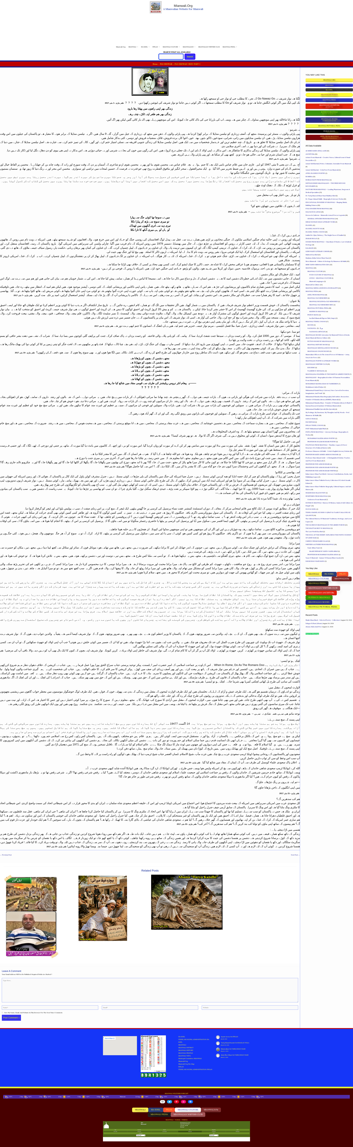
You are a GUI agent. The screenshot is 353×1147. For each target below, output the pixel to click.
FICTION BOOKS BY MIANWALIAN (319, 341)
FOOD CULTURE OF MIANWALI (320, 275)
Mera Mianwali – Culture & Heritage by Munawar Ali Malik (326, 261)
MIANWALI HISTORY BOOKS (317, 345)
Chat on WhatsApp (312, 634)
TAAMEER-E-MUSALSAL (316, 371)
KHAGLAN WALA (243, 1043)
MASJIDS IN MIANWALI (317, 311)
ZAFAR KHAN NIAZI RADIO (315, 561)
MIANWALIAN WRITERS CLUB (209, 47)
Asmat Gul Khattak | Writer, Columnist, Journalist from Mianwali (328, 164)
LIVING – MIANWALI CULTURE (320, 278)
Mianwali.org (183, 5)
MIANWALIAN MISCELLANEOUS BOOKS (321, 348)
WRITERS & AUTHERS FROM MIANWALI (320, 544)
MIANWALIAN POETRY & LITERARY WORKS (321, 361)
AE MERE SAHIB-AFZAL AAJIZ (316, 151)
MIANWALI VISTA (184, 1056)
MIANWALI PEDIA (229, 47)
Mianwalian (225, 1049)
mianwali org (120, 47)
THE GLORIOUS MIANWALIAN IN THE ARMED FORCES (325, 525)
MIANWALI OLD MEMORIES (317, 298)
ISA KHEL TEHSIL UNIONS (315, 232)
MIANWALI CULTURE (170, 47)
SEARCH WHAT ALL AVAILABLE (176, 52)
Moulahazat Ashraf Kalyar (315, 387)
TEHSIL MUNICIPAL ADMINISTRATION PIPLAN (195, 1069)
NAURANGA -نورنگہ (315, 328)
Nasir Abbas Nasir (313, 548)
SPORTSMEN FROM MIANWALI (317, 496)
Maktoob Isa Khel (312, 255)
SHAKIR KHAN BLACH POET (315, 493)
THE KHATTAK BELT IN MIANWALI (318, 528)
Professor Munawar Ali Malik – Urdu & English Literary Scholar (328, 451)
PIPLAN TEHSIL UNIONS (314, 425)
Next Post (295, 855)
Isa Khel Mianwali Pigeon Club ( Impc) (322, 318)
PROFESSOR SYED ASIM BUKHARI (318, 464)
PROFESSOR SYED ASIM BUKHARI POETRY (321, 467)
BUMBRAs (309, 176)
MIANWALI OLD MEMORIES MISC (321, 305)
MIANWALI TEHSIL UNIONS (316, 321)
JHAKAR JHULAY (311, 238)
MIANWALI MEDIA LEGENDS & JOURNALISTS (322, 288)
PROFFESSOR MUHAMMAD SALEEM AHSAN (322, 554)
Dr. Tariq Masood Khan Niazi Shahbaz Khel (320, 196)
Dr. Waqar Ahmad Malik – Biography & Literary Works (324, 199)
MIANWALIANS (188, 47)
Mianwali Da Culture (313, 285)
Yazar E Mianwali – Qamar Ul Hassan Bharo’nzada (323, 558)
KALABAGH (309, 248)
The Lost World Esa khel (314, 531)
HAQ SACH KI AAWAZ (313, 212)
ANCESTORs (310, 154)
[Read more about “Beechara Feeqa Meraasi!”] (102, 908)
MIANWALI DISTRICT (186, 1048)
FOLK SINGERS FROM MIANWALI (317, 208)
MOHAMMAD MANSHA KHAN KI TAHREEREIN (322, 384)
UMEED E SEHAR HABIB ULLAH (317, 541)
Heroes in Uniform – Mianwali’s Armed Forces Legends (325, 215)
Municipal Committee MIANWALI (190, 1058)
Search (190, 57)
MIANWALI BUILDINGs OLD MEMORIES (323, 301)
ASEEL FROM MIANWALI (316, 295)
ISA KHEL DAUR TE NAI (314, 228)
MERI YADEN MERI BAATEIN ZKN (317, 265)
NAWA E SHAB (310, 419)
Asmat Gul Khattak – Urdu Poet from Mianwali (322, 170)
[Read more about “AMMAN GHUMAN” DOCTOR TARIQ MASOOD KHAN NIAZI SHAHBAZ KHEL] (31, 916)
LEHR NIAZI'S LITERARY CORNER (317, 251)
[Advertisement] (176, 30)
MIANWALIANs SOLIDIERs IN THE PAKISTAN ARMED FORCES (327, 374)
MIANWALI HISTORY (185, 1050)
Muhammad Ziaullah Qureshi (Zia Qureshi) (320, 409)
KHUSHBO (311, 367)
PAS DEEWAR (310, 422)
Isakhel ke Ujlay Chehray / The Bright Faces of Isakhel (325, 235)
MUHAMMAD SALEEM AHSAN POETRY (321, 438)
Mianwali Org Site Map (186, 1064)
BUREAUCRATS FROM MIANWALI (317, 180)
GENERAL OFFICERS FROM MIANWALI (321, 219)
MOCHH (310, 325)
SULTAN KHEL (311, 509)
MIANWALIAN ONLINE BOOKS (318, 351)
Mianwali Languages (316, 281)
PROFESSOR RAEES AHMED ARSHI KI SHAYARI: (322, 454)
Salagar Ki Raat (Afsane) (314, 623)
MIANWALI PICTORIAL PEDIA (317, 308)
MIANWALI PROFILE (185, 1053)
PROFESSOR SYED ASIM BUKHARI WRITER (321, 471)
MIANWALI (132, 47)
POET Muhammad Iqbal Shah (316, 429)
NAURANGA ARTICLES (317, 332)
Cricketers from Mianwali (316, 499)
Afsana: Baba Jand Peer (314, 627)
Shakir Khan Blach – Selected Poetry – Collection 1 (323, 620)
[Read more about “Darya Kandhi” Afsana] (187, 902)
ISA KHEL (144, 47)
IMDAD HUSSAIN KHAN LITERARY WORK (320, 222)
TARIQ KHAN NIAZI (238, 1049)
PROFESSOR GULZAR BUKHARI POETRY (321, 442)
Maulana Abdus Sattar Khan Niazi (317, 258)
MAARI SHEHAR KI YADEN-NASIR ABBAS (323, 551)
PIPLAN (155, 47)
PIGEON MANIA (313, 315)
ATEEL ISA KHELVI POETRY (315, 173)
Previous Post (6, 855)
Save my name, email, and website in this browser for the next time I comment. (33, 1013)
